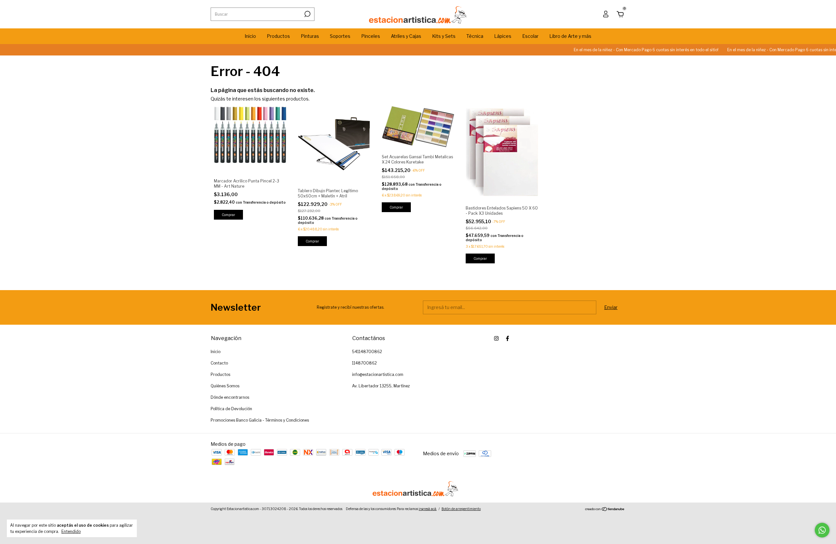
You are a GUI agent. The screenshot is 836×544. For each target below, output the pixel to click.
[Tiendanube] (605, 509)
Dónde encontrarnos (230, 397)
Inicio (250, 36)
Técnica (474, 36)
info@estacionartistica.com (377, 374)
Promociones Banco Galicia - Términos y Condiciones (260, 420)
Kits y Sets (444, 36)
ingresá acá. (428, 509)
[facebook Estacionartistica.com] (507, 338)
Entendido (71, 531)
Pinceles (370, 36)
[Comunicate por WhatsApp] (822, 530)
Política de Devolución (231, 408)
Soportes (340, 36)
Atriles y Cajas (406, 36)
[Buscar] (307, 14)
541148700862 (367, 351)
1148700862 (364, 363)
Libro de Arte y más (570, 36)
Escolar (530, 36)
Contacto (219, 363)
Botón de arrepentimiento (461, 509)
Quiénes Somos (225, 385)
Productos (278, 36)
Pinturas (310, 36)
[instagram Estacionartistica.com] (496, 338)
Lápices (502, 36)
